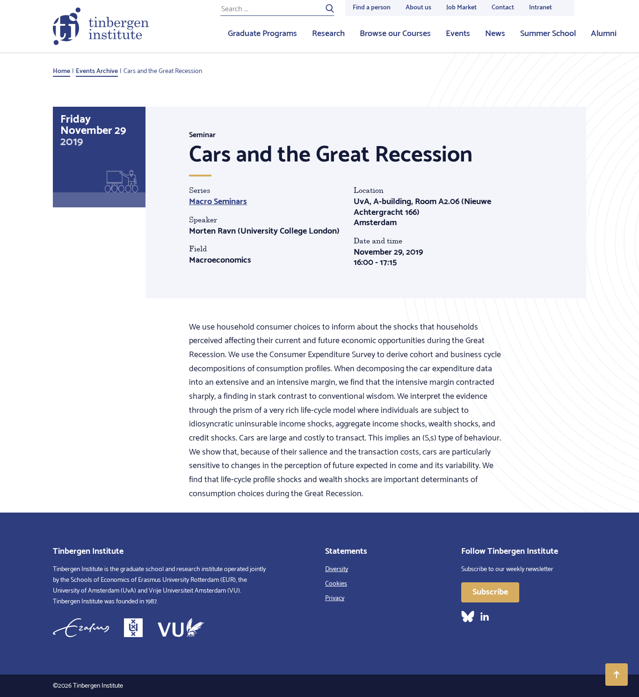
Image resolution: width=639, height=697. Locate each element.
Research (328, 34)
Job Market (461, 7)
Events (458, 34)
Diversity (336, 569)
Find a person (372, 7)
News (495, 34)
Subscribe (490, 592)
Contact (503, 7)
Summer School (548, 34)
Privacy (334, 598)
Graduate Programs (262, 34)
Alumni (604, 34)
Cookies (336, 584)
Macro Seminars (218, 202)
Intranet (540, 7)
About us (418, 7)
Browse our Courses (395, 34)
